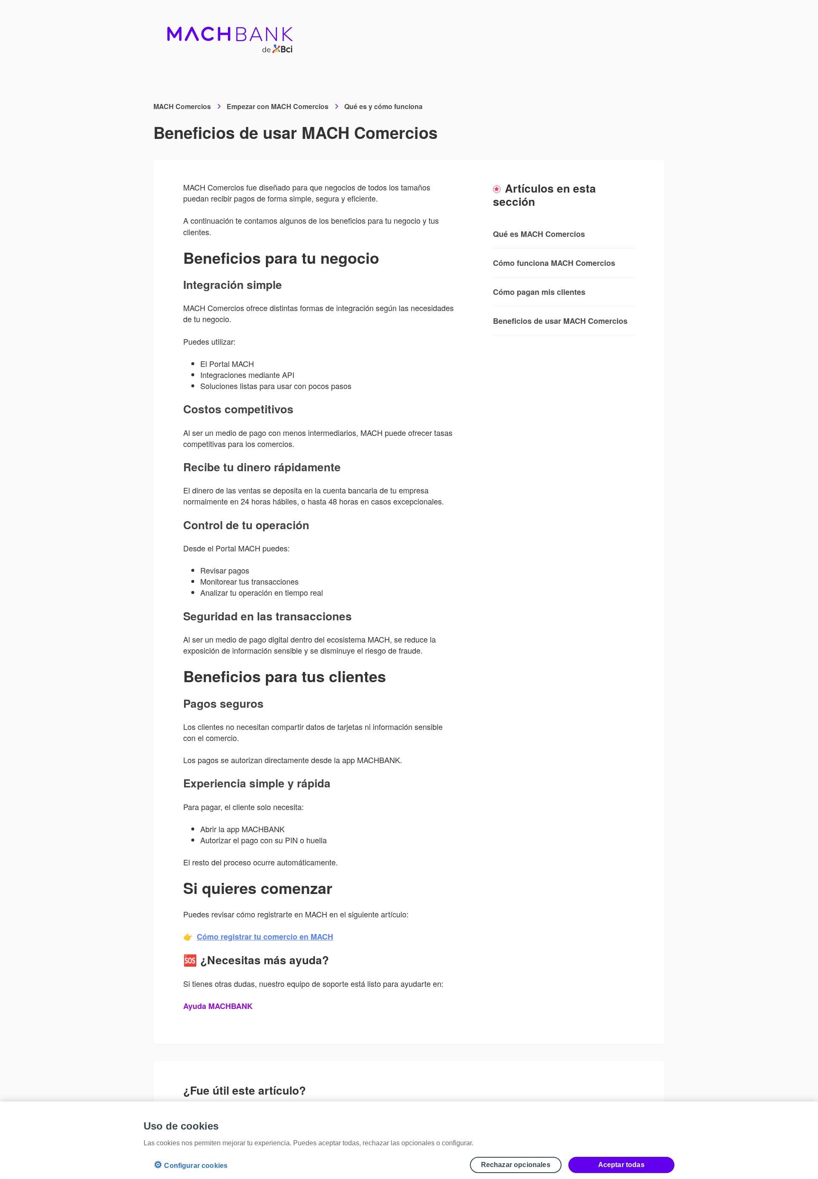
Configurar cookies (191, 1164)
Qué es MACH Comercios (539, 233)
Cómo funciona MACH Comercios (554, 262)
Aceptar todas (621, 1164)
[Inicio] (230, 34)
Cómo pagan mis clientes (539, 291)
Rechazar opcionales (515, 1164)
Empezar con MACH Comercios (277, 106)
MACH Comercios (182, 106)
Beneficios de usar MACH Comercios (560, 320)
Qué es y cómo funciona (383, 106)
